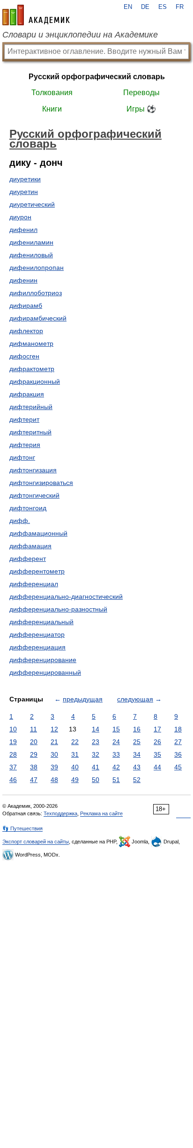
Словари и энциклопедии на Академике (80, 34)
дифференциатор (37, 634)
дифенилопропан (36, 267)
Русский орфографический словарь (97, 77)
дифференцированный (45, 672)
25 (137, 741)
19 (13, 741)
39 (54, 767)
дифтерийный (30, 406)
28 (13, 754)
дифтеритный (30, 432)
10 (13, 729)
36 (178, 754)
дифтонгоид (27, 508)
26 (157, 741)
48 (54, 779)
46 (13, 779)
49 (75, 779)
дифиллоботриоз (35, 293)
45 (178, 767)
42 (116, 767)
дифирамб (25, 305)
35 (157, 754)
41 (95, 767)
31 (75, 754)
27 (178, 741)
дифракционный (34, 381)
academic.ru (36, 15)
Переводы (141, 93)
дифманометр (31, 343)
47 (33, 779)
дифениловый (31, 255)
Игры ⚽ (141, 109)
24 (116, 741)
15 (116, 729)
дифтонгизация (33, 470)
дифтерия (24, 444)
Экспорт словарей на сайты (35, 841)
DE (145, 7)
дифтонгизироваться (41, 482)
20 (33, 741)
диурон (20, 217)
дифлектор (26, 331)
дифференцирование (42, 659)
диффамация (30, 546)
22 (75, 741)
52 (137, 779)
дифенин (23, 280)
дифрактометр (31, 369)
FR (180, 7)
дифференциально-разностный (58, 609)
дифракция (26, 394)
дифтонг (22, 457)
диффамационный (38, 533)
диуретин (23, 191)
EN (128, 7)
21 (54, 741)
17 (157, 729)
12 (54, 729)
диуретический (32, 204)
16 (137, 729)
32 (95, 754)
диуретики (25, 179)
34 (137, 754)
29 (33, 754)
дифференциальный (41, 622)
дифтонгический (34, 495)
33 (116, 754)
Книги (52, 109)
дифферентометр (37, 571)
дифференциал (33, 584)
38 (33, 767)
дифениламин (31, 242)
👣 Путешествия (22, 828)
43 (137, 767)
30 (54, 754)
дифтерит (24, 419)
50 (95, 779)
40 (75, 767)
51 (116, 779)
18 (178, 729)
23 (95, 741)
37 (13, 767)
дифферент (27, 558)
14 (95, 729)
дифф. (19, 520)
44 (157, 767)
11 (33, 729)
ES (162, 7)
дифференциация (37, 647)
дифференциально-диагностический (66, 596)
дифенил (23, 229)
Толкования (52, 93)
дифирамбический (38, 318)
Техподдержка (60, 813)
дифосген (24, 356)
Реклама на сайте (101, 813)
